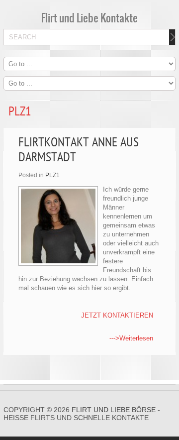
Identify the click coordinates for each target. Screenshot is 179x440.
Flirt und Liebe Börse (114, 410)
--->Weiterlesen (131, 338)
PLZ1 (52, 175)
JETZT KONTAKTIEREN (117, 315)
